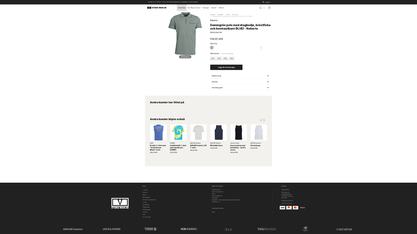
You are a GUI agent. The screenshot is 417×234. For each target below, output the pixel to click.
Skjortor (145, 192)
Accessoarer (147, 217)
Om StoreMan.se (217, 196)
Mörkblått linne (216, 145)
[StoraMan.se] (157, 7)
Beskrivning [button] (216, 76)
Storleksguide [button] (217, 88)
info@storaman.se (287, 200)
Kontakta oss (216, 202)
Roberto (214, 20)
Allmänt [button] (215, 82)
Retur (213, 194)
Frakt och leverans (217, 192)
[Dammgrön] (185, 33)
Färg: (213, 43)
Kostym (145, 212)
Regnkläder (146, 207)
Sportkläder (146, 197)
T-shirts (145, 190)
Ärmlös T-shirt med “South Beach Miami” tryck (158, 148)
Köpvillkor (215, 198)
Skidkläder (146, 205)
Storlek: (221, 53)
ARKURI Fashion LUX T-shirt (198, 147)
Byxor (144, 195)
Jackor (145, 202)
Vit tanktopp (255, 145)
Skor (144, 214)
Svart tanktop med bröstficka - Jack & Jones (238, 148)
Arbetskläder (147, 209)
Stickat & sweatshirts (149, 200)
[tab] (241, 75)
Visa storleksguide (227, 53)
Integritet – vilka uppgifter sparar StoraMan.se (226, 200)
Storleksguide (216, 189)
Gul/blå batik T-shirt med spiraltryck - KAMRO (178, 148)
